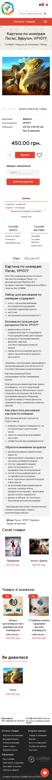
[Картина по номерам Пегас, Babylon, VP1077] (26, 76)
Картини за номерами (13, 735)
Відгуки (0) (31, 258)
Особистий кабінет (38, 746)
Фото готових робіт (38, 742)
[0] (47, 4)
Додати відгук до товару (33, 108)
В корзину (15, 700)
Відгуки (32, 739)
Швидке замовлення (18, 166)
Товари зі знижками (38, 735)
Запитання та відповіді (13, 763)
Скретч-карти (9, 746)
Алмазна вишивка (11, 742)
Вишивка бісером (10, 739)
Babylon (27, 119)
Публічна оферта (11, 770)
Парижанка (13, 560)
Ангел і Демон (39, 560)
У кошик (15, 571)
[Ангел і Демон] (39, 546)
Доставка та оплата (12, 766)
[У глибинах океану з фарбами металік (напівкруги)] (39, 605)
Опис (16, 258)
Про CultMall (8, 759)
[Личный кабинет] (40, 4)
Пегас (17, 520)
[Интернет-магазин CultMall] (8, 8)
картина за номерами (21, 211)
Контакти (7, 718)
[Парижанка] (13, 546)
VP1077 (26, 520)
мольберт (36, 211)
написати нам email (38, 722)
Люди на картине (16, 523)
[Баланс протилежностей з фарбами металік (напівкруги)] (13, 605)
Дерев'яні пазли (10, 750)
